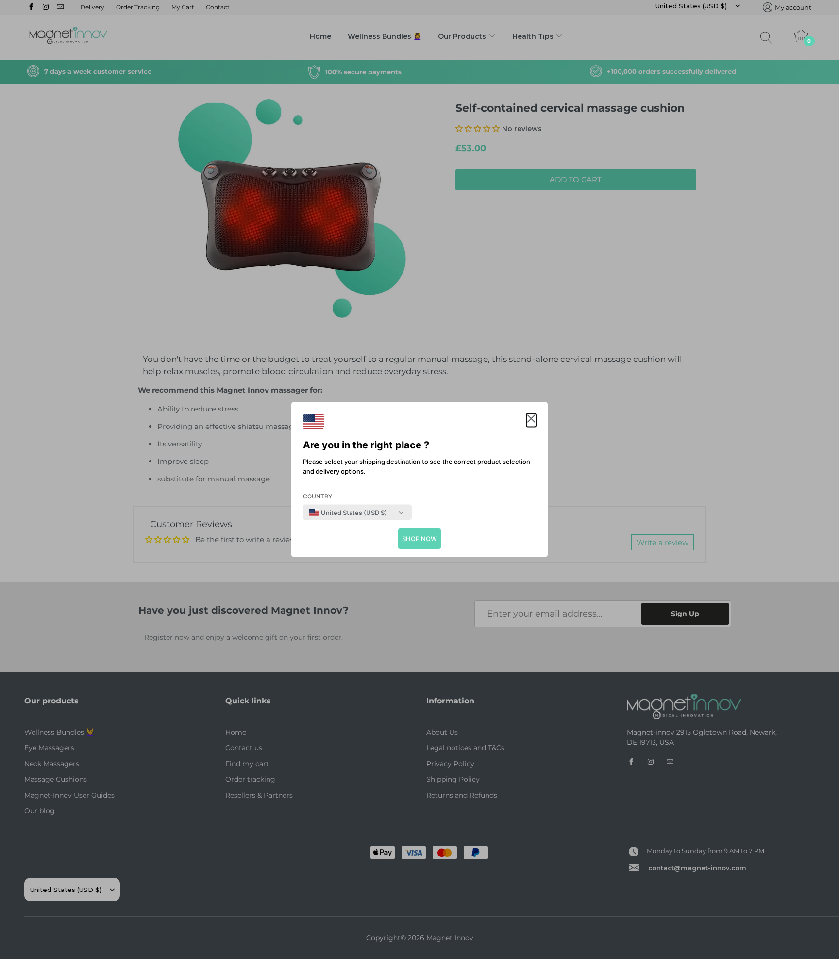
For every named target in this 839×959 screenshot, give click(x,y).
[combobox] (348, 512)
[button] (531, 420)
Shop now (419, 539)
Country (317, 496)
